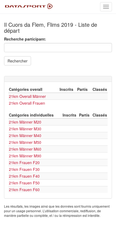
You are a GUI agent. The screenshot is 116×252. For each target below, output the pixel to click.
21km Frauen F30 (24, 169)
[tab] (58, 79)
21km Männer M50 (25, 142)
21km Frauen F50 (24, 182)
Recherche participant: (25, 39)
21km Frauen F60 (24, 189)
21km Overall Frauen (27, 103)
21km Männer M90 (25, 155)
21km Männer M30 (25, 128)
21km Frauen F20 (24, 162)
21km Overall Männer (27, 96)
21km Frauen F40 (24, 176)
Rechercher (18, 61)
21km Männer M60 (25, 149)
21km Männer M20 (25, 122)
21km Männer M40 (25, 135)
